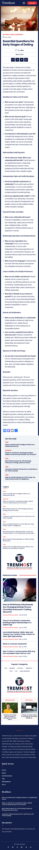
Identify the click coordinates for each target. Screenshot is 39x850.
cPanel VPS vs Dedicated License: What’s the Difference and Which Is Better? (18, 547)
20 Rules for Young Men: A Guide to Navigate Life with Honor (10, 717)
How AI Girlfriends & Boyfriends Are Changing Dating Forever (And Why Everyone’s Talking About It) (18, 608)
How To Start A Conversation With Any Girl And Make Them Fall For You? (19, 652)
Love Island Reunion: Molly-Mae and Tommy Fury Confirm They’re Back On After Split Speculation (19, 634)
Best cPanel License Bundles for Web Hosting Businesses (18, 540)
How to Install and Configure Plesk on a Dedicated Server (20, 445)
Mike (22, 50)
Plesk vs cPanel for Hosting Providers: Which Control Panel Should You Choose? (20, 453)
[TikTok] (17, 847)
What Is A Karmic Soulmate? (15, 644)
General (8, 450)
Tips (6, 442)
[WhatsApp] (26, 60)
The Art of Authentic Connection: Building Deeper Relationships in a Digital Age (17, 622)
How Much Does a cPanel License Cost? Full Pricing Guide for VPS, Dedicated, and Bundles (18, 532)
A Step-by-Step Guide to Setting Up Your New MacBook (29, 716)
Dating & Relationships (13, 34)
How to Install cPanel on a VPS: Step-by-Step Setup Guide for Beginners (20, 478)
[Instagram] (13, 847)
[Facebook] (13, 60)
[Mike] (16, 50)
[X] (17, 60)
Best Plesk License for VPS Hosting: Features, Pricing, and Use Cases (18, 462)
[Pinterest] (22, 60)
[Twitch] (22, 847)
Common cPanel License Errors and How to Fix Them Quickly (21, 470)
